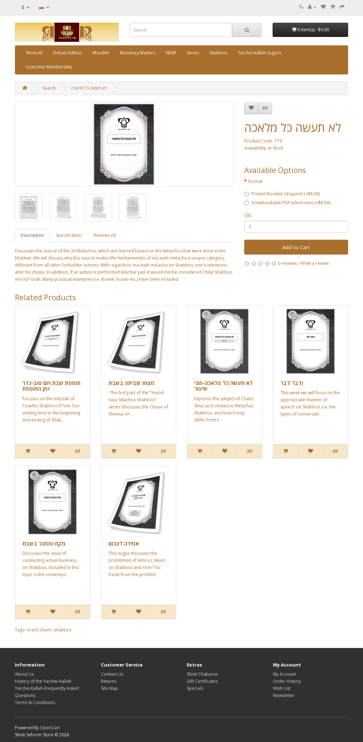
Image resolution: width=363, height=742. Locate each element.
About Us (24, 674)
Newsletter (284, 695)
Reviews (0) (105, 235)
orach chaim (39, 630)
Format (255, 181)
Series (193, 53)
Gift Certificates (202, 681)
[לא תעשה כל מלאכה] (124, 144)
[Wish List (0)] (323, 7)
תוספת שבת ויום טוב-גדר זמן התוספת (51, 385)
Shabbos (218, 53)
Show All (34, 53)
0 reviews (287, 263)
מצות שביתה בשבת (131, 382)
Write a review (314, 263)
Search (49, 88)
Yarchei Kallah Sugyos (259, 53)
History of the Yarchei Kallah (43, 681)
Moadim (101, 53)
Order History (287, 681)
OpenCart (50, 728)
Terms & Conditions (35, 702)
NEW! (171, 53)
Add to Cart (296, 247)
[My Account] (312, 7)
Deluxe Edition (67, 53)
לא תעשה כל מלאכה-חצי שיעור (223, 385)
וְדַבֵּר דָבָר (291, 382)
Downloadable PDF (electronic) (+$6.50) (290, 203)
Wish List (281, 688)
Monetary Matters (137, 53)
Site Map (109, 688)
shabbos (62, 630)
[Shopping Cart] (332, 7)
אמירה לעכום (123, 543)
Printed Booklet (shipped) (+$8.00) (285, 194)
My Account (284, 674)
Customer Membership (49, 67)
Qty (247, 215)
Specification (69, 235)
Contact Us (112, 674)
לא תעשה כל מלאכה (89, 88)
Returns (108, 681)
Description (32, 235)
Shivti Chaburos (202, 674)
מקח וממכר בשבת (44, 543)
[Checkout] (342, 7)
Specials (195, 688)
